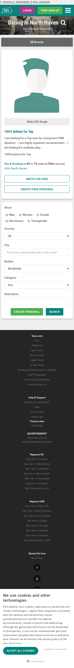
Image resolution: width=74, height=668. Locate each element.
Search (54, 311)
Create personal (27, 311)
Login (27, 10)
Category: (10, 277)
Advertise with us (37, 384)
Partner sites (37, 421)
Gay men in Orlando (37, 530)
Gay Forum (37, 350)
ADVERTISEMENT (37, 433)
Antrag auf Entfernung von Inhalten (37, 370)
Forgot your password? (37, 402)
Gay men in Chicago (37, 525)
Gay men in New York (37, 506)
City (6, 245)
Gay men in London (37, 459)
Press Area (37, 416)
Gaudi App (37, 425)
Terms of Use (37, 355)
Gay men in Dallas (37, 520)
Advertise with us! (37, 437)
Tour (37, 340)
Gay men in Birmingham (37, 473)
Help (37, 407)
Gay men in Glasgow (37, 483)
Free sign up (50, 10)
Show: (8, 207)
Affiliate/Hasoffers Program (37, 441)
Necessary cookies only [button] (55, 649)
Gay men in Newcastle (37, 478)
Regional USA (37, 501)
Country (9, 228)
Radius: (9, 261)
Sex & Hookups (14, 163)
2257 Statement (37, 374)
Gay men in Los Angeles (37, 515)
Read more (15, 643)
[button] (37, 661)
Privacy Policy (37, 365)
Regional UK (37, 454)
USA (7, 168)
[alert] (37, 628)
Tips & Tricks (37, 412)
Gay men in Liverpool (37, 468)
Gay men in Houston (37, 535)
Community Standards (37, 379)
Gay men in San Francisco (37, 510)
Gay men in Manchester (37, 464)
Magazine (37, 345)
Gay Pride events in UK (37, 488)
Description (11, 294)
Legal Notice (37, 360)
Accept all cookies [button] (21, 650)
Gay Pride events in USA (37, 540)
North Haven (19, 168)
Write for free (37, 179)
